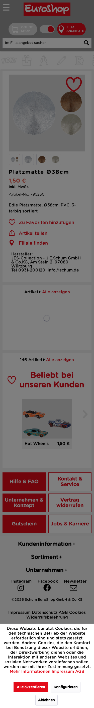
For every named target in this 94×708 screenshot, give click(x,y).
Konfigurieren (66, 687)
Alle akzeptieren (31, 687)
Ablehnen (46, 700)
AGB (79, 672)
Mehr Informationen (31, 672)
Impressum (63, 672)
